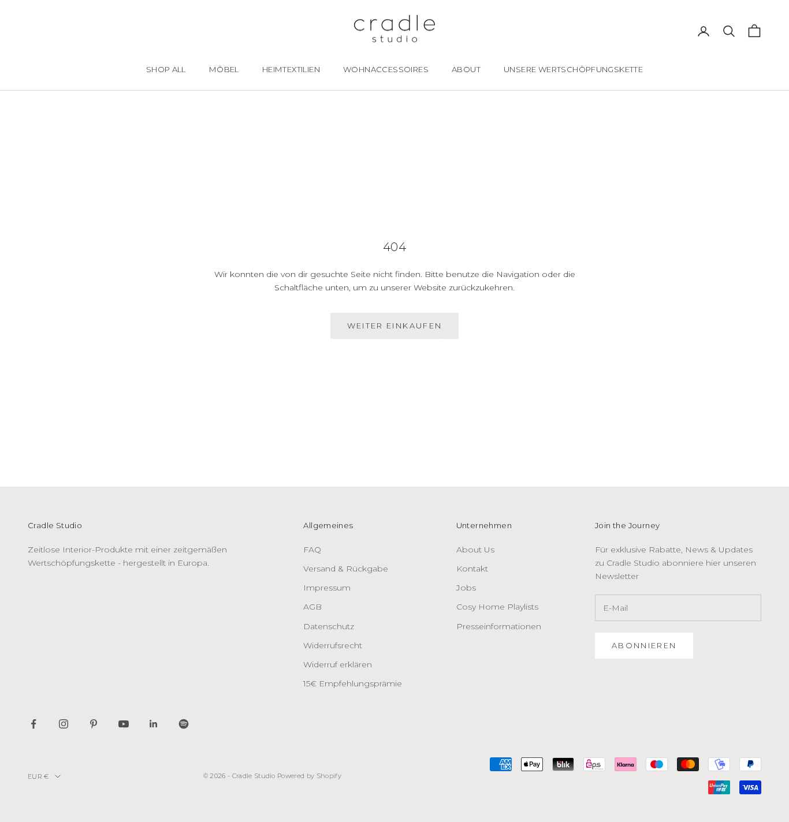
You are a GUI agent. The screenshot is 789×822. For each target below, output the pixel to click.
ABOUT (466, 69)
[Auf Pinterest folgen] (93, 724)
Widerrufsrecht (332, 645)
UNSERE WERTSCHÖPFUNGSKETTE (573, 69)
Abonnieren (644, 645)
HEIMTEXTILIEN (291, 69)
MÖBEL (224, 69)
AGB (312, 606)
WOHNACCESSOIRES (386, 69)
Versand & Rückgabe (345, 568)
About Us (475, 549)
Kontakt (472, 568)
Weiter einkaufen (394, 325)
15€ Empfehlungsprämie (352, 683)
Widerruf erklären (337, 664)
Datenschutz (328, 626)
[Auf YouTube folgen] (123, 724)
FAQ (312, 549)
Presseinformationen (498, 626)
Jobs (466, 587)
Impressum (327, 587)
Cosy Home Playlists (497, 606)
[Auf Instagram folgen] (63, 724)
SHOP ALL (166, 69)
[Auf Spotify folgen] (183, 724)
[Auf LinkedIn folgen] (153, 724)
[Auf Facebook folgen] (33, 724)
